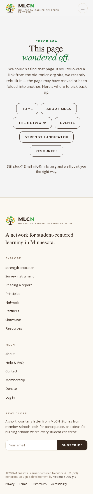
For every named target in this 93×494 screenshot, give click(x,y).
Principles (12, 293)
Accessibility (59, 484)
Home (27, 109)
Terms (23, 484)
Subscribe (72, 445)
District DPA (39, 484)
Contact (11, 371)
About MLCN (59, 109)
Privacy (9, 484)
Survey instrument (19, 276)
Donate (11, 388)
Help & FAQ (14, 362)
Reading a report (18, 285)
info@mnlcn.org (44, 166)
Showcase (13, 319)
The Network (32, 123)
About (10, 353)
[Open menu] (83, 8)
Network (12, 302)
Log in (10, 397)
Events (67, 123)
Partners (12, 311)
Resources (46, 151)
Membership (15, 380)
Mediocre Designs (64, 477)
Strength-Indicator (46, 137)
